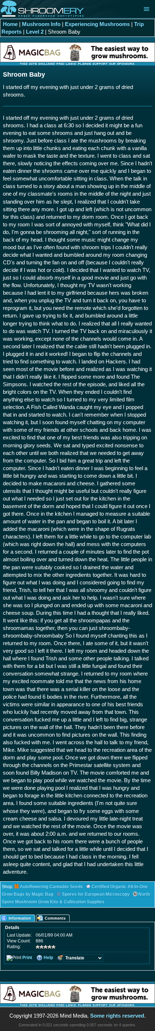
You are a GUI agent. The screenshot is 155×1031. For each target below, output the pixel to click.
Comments (55, 918)
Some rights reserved (117, 1016)
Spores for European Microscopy (96, 894)
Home (10, 24)
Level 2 (35, 32)
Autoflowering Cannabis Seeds (51, 886)
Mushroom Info (41, 24)
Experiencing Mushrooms (97, 24)
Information (20, 918)
